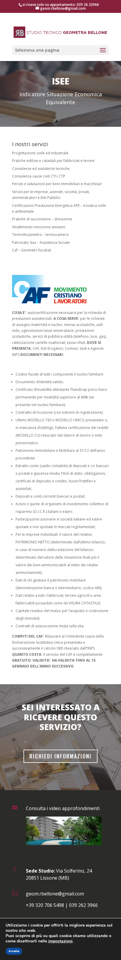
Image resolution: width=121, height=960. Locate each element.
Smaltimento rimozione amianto (38, 226)
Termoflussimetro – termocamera (40, 234)
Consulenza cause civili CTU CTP (38, 176)
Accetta (14, 951)
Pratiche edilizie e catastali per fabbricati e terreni (53, 160)
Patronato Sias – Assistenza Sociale (41, 242)
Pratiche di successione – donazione (42, 219)
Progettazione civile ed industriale (40, 153)
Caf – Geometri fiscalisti (31, 250)
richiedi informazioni (60, 756)
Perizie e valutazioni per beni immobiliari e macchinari (57, 183)
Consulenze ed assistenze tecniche (41, 168)
